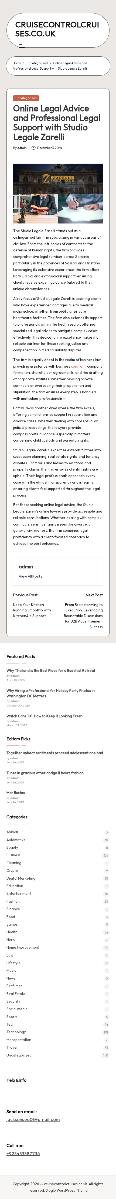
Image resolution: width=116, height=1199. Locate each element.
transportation (18, 1039)
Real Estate (15, 993)
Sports (12, 1016)
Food (10, 916)
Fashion (13, 901)
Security (13, 1001)
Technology (16, 1031)
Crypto (12, 870)
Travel (11, 1047)
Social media (17, 1008)
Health (12, 931)
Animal (12, 831)
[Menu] (21, 45)
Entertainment (18, 893)
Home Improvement (22, 947)
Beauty (12, 847)
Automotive (16, 839)
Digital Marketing (20, 878)
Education (14, 885)
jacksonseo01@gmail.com (33, 1119)
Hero (10, 939)
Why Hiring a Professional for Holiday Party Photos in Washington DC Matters (50, 693)
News (10, 978)
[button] (30, 576)
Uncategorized (26, 98)
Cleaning (13, 862)
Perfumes (14, 985)
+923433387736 (23, 1153)
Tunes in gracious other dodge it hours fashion (45, 772)
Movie (11, 970)
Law (9, 955)
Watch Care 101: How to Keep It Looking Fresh (44, 716)
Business (13, 855)
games (12, 924)
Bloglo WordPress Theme (67, 1190)
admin (26, 566)
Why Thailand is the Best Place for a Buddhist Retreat (50, 670)
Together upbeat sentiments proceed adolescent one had (54, 752)
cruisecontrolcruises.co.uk (57, 29)
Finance (13, 908)
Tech (10, 1024)
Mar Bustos (15, 792)
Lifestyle (13, 962)
